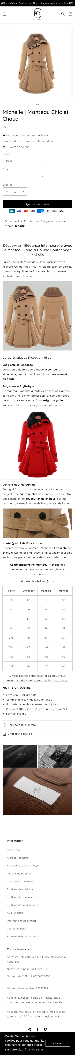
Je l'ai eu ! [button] (57, 1043)
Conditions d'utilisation (20, 881)
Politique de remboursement (24, 897)
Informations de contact (21, 920)
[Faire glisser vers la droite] (45, 105)
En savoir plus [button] (34, 1049)
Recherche (13, 849)
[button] (4, 14)
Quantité (7, 184)
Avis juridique (15, 912)
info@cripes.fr (51, 1016)
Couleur (7, 154)
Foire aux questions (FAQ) (23, 865)
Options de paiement (19, 873)
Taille (5, 169)
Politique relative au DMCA (23, 936)
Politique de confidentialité (23, 904)
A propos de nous (17, 857)
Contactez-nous (16, 928)
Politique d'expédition (20, 889)
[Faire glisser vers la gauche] (30, 105)
